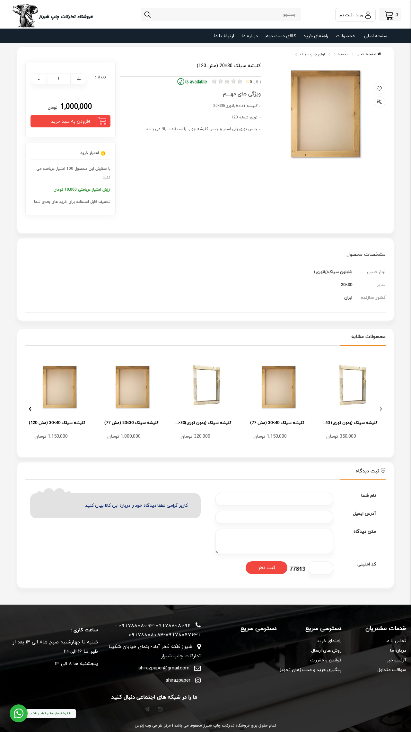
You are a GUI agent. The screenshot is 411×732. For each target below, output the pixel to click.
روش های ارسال (326, 651)
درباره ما (250, 36)
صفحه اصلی (375, 36)
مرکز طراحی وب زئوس (153, 725)
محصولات (345, 36)
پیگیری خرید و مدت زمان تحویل (309, 670)
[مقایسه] (379, 102)
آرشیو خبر (396, 660)
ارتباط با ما (224, 36)
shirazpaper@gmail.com (163, 668)
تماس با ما (396, 641)
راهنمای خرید (315, 36)
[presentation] (381, 407)
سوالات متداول (391, 670)
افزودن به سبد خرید (70, 121)
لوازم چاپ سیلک (312, 54)
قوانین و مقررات (325, 660)
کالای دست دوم (281, 36)
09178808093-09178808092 (154, 625)
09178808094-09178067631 (164, 634)
